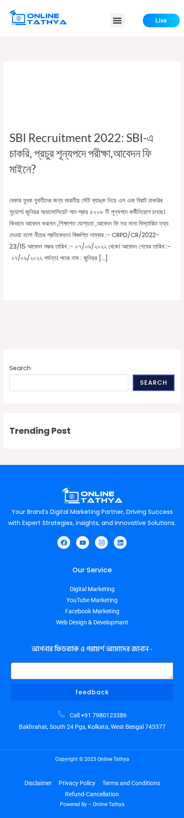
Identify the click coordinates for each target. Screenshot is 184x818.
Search (20, 368)
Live (161, 20)
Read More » (27, 278)
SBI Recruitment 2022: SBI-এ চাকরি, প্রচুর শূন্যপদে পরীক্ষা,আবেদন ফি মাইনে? (81, 153)
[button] (117, 20)
